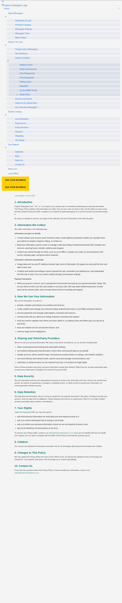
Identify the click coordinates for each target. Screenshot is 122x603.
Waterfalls (24, 86)
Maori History (20, 38)
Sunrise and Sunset (23, 99)
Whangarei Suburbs (23, 29)
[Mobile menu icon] (61, 2)
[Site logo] (14, 5)
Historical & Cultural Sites (26, 103)
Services (19, 132)
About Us (19, 160)
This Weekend (21, 54)
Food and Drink (21, 127)
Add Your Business (15, 180)
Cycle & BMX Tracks (28, 90)
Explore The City (15, 42)
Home (6, 9)
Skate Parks (25, 95)
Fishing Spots (25, 82)
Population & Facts (23, 21)
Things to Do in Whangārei (26, 49)
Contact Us (20, 165)
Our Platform (13, 145)
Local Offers (13, 174)
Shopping (19, 136)
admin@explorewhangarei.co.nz (61, 433)
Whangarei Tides (22, 33)
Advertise (19, 152)
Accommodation (22, 119)
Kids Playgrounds (27, 73)
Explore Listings (15, 112)
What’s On (12, 169)
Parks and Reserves (28, 69)
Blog (17, 156)
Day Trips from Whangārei (26, 107)
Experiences (20, 123)
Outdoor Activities (22, 58)
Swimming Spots (27, 78)
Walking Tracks (26, 65)
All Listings (19, 140)
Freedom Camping (23, 25)
